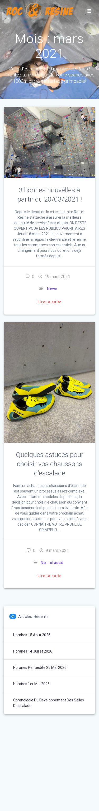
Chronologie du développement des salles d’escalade (48, 703)
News (52, 289)
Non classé (52, 563)
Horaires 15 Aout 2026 (31, 635)
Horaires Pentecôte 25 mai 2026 (40, 667)
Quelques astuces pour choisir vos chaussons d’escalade (49, 464)
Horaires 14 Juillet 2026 (32, 651)
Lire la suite (49, 302)
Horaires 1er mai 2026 (31, 684)
